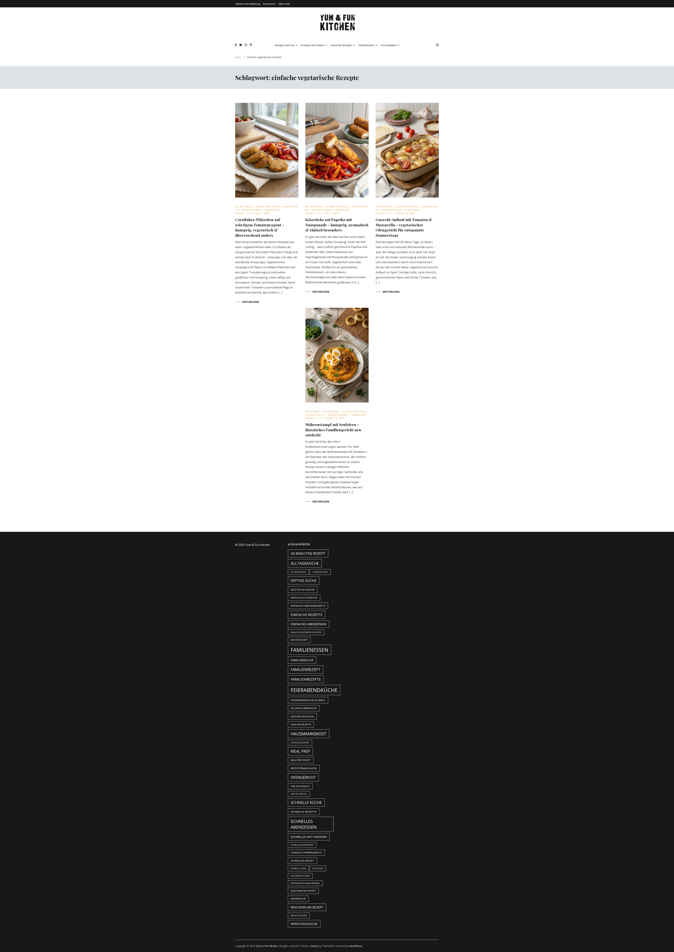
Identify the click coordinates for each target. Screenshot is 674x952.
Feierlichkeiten (366, 45)
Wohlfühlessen (299, 915)
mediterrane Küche (304, 768)
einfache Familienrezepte (308, 605)
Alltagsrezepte (298, 572)
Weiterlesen (250, 302)
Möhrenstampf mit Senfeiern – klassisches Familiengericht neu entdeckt (333, 429)
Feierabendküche (314, 690)
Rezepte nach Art (284, 45)
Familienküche (302, 660)
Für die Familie (243, 206)
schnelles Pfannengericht (306, 852)
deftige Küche (303, 580)
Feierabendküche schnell (308, 700)
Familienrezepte (306, 679)
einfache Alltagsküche (304, 597)
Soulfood (317, 868)
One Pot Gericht (299, 794)
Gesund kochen (302, 716)
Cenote (314, 946)
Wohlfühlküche (304, 924)
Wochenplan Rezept (307, 907)
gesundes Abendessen (304, 708)
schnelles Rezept (302, 860)
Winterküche (298, 898)
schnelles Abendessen (304, 824)
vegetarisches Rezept (303, 890)
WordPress (356, 946)
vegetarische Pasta (300, 876)
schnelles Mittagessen (309, 837)
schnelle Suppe (298, 868)
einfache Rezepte (306, 614)
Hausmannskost (308, 734)
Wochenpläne (388, 45)
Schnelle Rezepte (251, 209)
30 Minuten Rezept (308, 553)
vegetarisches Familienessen (305, 883)
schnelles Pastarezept (302, 845)
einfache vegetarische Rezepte (306, 632)
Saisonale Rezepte (341, 45)
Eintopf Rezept (299, 639)
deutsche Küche (303, 589)
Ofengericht (303, 777)
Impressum (269, 3)
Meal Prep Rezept (301, 760)
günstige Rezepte (301, 724)
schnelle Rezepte (303, 811)
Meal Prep (300, 751)
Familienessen (309, 649)
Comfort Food (320, 572)
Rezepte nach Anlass (312, 45)
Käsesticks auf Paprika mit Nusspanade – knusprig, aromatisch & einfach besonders (336, 224)
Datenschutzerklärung (247, 3)
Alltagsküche (305, 563)
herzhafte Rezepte (300, 742)
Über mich (284, 3)
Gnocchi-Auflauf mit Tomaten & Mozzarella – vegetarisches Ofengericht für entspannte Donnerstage (404, 227)
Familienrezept (305, 669)
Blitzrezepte (312, 411)
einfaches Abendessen (308, 624)
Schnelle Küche (306, 802)
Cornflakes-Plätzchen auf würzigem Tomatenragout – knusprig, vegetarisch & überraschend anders (259, 227)
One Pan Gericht (300, 786)
